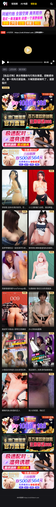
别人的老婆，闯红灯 (37, 410)
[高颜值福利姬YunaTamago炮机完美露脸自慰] (14, 268)
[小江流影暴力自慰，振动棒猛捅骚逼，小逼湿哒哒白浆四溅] (41, 187)
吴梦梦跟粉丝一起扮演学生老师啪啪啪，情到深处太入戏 (14, 248)
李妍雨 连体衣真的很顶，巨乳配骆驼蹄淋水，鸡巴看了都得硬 (14, 207)
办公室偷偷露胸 (35, 329)
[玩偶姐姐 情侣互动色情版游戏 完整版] (41, 268)
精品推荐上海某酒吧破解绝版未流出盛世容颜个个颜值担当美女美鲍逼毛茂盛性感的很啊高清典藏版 (41, 370)
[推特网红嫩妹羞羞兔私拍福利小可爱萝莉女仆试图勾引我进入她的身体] (41, 228)
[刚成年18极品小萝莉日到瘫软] (14, 309)
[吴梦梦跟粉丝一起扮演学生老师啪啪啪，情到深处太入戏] (14, 228)
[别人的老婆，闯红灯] (41, 390)
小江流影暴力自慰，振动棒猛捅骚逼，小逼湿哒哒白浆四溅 (41, 207)
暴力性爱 (22, 69)
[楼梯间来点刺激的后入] (14, 390)
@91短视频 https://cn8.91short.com (28, 497)
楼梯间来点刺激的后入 (11, 410)
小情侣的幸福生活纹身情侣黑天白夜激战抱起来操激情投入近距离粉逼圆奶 (14, 370)
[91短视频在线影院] (5, 4)
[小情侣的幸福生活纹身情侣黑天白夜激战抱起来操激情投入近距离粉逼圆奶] (14, 349)
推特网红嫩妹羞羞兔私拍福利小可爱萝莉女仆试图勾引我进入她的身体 (41, 248)
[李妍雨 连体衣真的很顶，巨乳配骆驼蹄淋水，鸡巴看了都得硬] (14, 187)
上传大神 (13, 69)
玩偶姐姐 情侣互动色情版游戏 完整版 (41, 288)
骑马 (4, 69)
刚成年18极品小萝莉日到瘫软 (14, 329)
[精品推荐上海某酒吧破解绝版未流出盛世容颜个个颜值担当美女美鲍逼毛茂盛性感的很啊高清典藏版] (41, 349)
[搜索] (52, 3)
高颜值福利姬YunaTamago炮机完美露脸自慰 (14, 288)
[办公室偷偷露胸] (41, 309)
